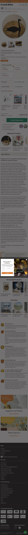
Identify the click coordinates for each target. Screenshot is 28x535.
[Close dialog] (26, 259)
